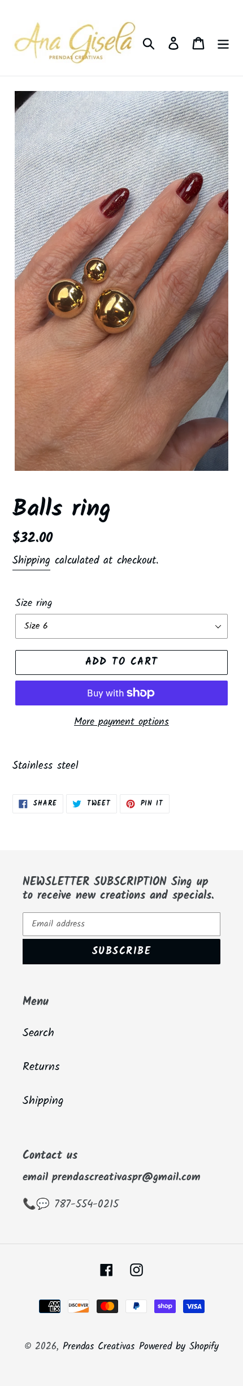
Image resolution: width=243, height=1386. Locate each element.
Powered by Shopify (179, 1346)
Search (38, 1033)
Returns (41, 1067)
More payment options (121, 722)
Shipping (31, 560)
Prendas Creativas (98, 1346)
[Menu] (223, 43)
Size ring (34, 603)
